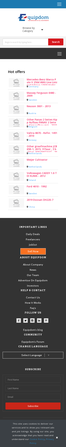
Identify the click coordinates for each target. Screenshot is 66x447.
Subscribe (33, 406)
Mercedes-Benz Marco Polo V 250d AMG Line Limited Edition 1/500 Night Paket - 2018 (42, 81)
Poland (32, 180)
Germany (33, 86)
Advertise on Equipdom (33, 280)
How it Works (33, 302)
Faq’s (33, 308)
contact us (33, 297)
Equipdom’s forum (33, 341)
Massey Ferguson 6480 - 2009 (41, 94)
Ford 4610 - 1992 (37, 186)
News (33, 269)
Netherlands (35, 153)
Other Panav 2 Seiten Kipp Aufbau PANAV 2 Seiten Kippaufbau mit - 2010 (42, 121)
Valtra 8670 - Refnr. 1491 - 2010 (42, 134)
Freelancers (33, 239)
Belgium (32, 126)
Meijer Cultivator (37, 159)
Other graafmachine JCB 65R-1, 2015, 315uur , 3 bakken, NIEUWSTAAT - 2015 (42, 148)
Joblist (33, 244)
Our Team (33, 275)
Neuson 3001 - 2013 (39, 106)
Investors (33, 285)
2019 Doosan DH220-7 (40, 199)
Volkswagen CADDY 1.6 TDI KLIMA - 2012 (42, 174)
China (31, 206)
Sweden (32, 100)
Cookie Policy (37, 439)
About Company (33, 264)
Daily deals (33, 234)
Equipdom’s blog (33, 329)
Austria (32, 113)
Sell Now (33, 251)
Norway (32, 140)
